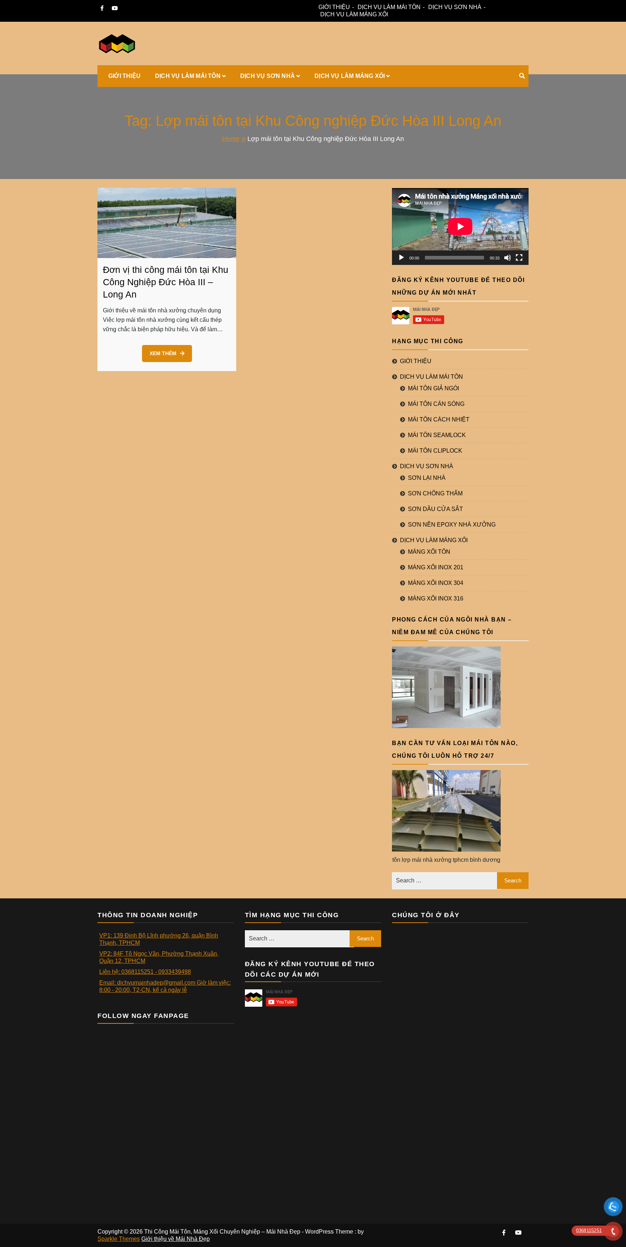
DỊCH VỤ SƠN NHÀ (454, 7)
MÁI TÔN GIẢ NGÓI (433, 388)
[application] (460, 226)
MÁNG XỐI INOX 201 (435, 567)
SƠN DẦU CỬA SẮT (435, 509)
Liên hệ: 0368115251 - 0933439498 (145, 972)
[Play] (401, 257)
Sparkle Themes (118, 1239)
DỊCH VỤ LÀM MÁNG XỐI (354, 14)
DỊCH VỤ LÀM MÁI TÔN (389, 7)
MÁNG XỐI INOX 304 (435, 583)
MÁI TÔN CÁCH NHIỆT (439, 419)
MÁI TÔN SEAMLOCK (437, 435)
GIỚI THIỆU (334, 7)
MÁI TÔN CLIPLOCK (435, 451)
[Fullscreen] (519, 257)
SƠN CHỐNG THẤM (435, 493)
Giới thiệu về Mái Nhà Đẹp (175, 1239)
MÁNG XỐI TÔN (429, 552)
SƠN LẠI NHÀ (427, 478)
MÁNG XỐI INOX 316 (435, 598)
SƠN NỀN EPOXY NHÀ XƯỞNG (452, 524)
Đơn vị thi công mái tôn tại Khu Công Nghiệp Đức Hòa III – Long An (165, 282)
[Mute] (507, 257)
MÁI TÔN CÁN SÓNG (436, 404)
